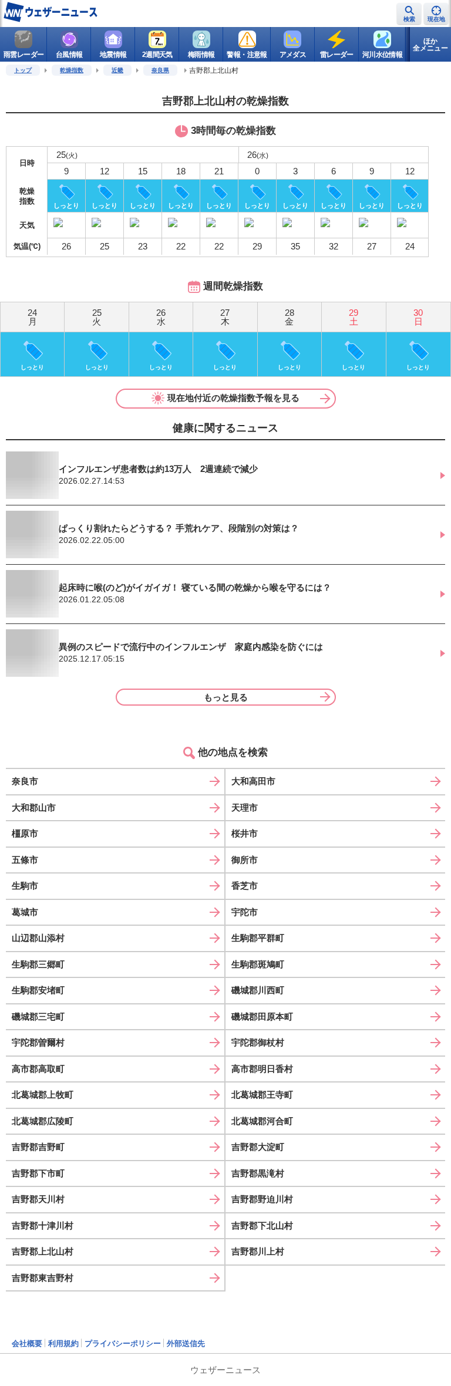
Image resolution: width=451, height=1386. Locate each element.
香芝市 (244, 886)
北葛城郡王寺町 (262, 1095)
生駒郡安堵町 (38, 990)
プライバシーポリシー (123, 1343)
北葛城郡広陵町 (42, 1121)
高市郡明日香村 (262, 1069)
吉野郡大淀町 (257, 1147)
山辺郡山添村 (38, 938)
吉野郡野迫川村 (262, 1199)
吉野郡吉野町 (38, 1147)
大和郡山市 (34, 807)
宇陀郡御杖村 (257, 1042)
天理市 (244, 807)
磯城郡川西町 (257, 990)
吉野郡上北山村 (42, 1251)
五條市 (25, 860)
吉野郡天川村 (38, 1199)
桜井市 (244, 833)
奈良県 (160, 70)
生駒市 (25, 886)
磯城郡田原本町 (262, 1016)
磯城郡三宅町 (38, 1016)
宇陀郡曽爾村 (38, 1042)
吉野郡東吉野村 (42, 1278)
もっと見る (226, 697)
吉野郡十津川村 (42, 1225)
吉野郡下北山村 (262, 1225)
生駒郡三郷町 (38, 964)
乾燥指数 (71, 70)
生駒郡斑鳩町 (257, 964)
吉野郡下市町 (38, 1173)
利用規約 (63, 1343)
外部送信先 (186, 1343)
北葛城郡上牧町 (42, 1095)
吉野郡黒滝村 (257, 1173)
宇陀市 (244, 912)
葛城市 (25, 912)
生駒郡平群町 (257, 938)
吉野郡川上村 (257, 1251)
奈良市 (25, 781)
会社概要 (27, 1343)
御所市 (244, 860)
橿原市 (25, 833)
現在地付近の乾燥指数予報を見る (233, 398)
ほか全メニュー (430, 45)
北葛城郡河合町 (262, 1121)
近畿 (117, 70)
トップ (23, 70)
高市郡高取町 (38, 1069)
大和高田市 (253, 781)
